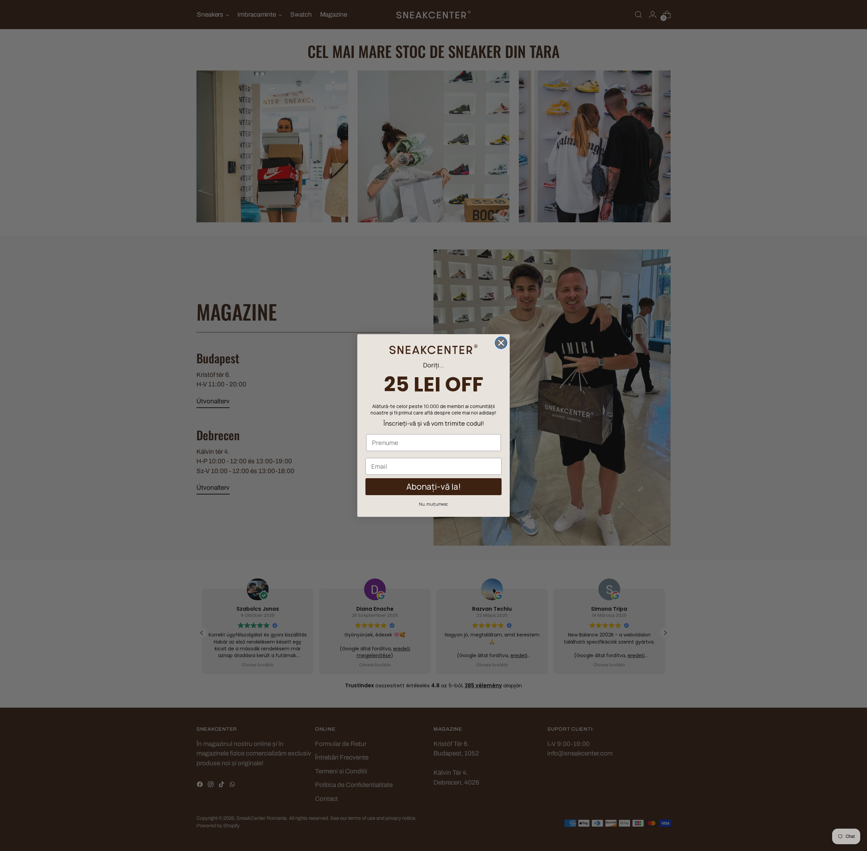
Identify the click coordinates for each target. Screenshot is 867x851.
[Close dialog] (501, 343)
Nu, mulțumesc (433, 504)
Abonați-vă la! (433, 486)
